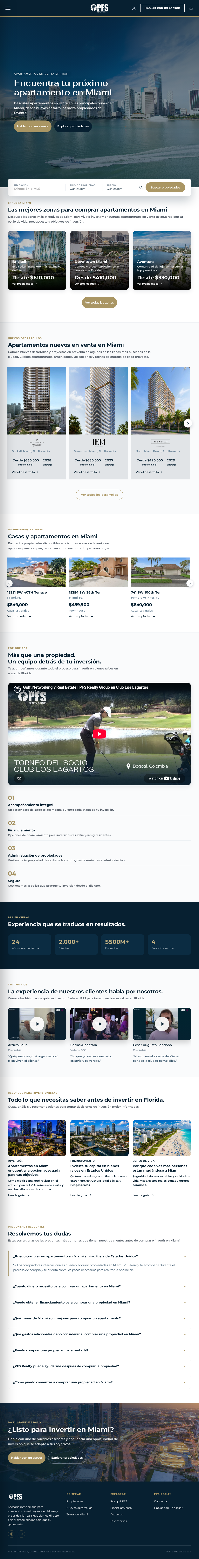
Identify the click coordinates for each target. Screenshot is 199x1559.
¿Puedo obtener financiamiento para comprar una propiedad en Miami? (71, 1302)
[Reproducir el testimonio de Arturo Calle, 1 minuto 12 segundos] (37, 1024)
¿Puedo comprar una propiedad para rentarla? (50, 1350)
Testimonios (118, 1521)
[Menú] (8, 8)
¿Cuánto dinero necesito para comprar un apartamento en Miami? (67, 1286)
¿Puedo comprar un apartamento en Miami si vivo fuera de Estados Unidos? (75, 1256)
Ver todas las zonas (99, 302)
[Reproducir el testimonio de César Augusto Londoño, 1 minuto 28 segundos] (162, 1024)
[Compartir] (191, 8)
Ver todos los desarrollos (99, 494)
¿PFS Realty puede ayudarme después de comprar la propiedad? (66, 1366)
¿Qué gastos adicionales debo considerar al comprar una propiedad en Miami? (77, 1334)
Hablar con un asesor (162, 8)
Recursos (116, 1514)
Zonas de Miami (77, 1514)
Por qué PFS (118, 1501)
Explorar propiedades (73, 126)
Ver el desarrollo (23, 472)
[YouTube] (21, 1534)
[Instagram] (11, 1534)
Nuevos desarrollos (79, 1508)
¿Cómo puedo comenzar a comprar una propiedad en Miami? (63, 1382)
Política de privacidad (178, 1551)
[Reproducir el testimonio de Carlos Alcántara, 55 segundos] (99, 1024)
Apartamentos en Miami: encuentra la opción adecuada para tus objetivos (34, 1170)
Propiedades (74, 1501)
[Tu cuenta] (134, 8)
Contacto (160, 1501)
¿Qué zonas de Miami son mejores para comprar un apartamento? (67, 1318)
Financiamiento (121, 1508)
